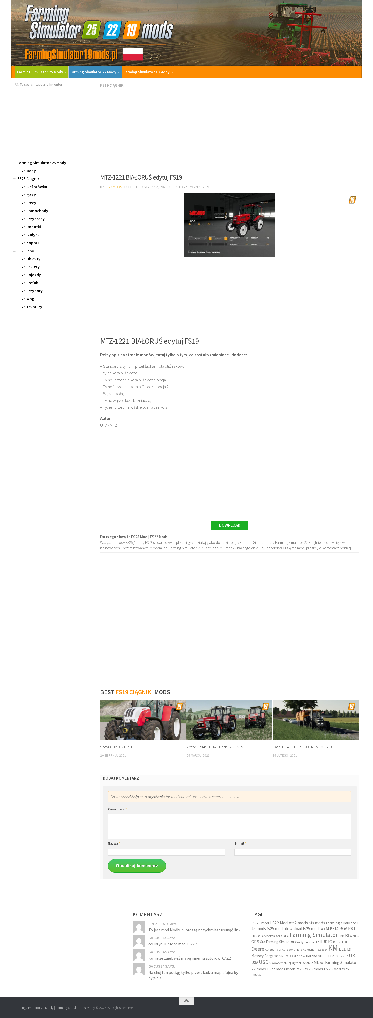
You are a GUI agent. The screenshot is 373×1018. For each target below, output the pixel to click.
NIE (320, 956)
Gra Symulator (304, 942)
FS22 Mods (113, 187)
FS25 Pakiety (28, 266)
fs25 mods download (284, 928)
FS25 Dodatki (29, 226)
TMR (341, 956)
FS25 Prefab (27, 282)
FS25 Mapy (26, 170)
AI (327, 928)
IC (330, 941)
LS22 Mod (279, 923)
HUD (323, 941)
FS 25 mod (260, 922)
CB (253, 936)
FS (347, 935)
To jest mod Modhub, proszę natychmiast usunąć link (194, 929)
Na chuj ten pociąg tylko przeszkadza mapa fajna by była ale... (193, 975)
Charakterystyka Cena (269, 936)
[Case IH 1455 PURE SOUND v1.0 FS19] (316, 720)
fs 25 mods (313, 968)
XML (315, 962)
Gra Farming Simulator (277, 941)
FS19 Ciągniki (112, 85)
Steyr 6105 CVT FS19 (117, 746)
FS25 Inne (25, 250)
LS (349, 949)
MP (296, 956)
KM (333, 948)
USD (264, 962)
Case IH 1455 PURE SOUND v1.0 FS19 (302, 746)
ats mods (317, 923)
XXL (322, 963)
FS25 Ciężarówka (32, 186)
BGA (343, 928)
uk (352, 955)
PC (326, 956)
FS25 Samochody (32, 210)
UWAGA (274, 963)
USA (254, 962)
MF (283, 956)
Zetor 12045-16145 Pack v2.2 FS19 (215, 746)
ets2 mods (298, 923)
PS (336, 956)
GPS (255, 941)
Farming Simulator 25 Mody (40, 71)
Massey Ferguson (266, 955)
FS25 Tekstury (29, 306)
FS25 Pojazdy (29, 274)
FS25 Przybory (30, 290)
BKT (352, 928)
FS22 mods (276, 968)
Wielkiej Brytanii (291, 963)
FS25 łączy (26, 194)
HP (317, 942)
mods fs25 (295, 968)
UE (346, 956)
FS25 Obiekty (28, 258)
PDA (331, 956)
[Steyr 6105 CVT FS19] (143, 720)
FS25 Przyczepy (31, 218)
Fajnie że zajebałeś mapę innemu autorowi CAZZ (189, 958)
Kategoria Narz (292, 949)
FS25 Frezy (26, 202)
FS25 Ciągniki (28, 178)
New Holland (308, 956)
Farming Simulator (314, 935)
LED (343, 949)
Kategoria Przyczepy (315, 949)
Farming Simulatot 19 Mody (75, 1007)
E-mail (240, 843)
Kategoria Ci (273, 949)
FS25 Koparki (28, 242)
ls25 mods (311, 928)
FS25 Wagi (26, 298)
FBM (341, 936)
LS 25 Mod (332, 968)
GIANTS (354, 936)
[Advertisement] (229, 131)
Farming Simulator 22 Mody (93, 71)
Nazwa (114, 843)
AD (323, 929)
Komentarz (117, 809)
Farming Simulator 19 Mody (146, 71)
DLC (286, 935)
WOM (306, 962)
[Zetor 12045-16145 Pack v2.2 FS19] (230, 720)
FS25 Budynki (29, 234)
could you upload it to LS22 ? (172, 943)
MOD (289, 956)
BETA (334, 928)
